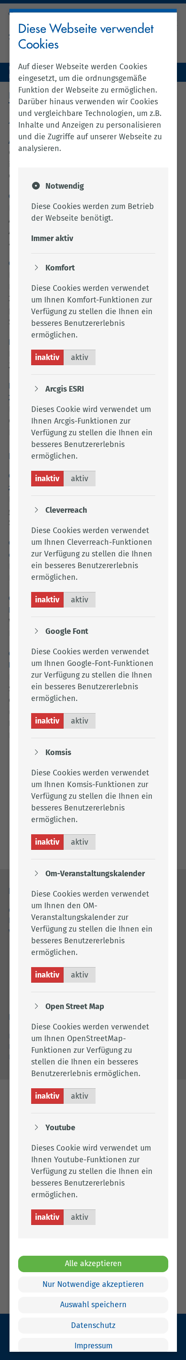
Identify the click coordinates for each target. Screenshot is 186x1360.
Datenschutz (93, 1325)
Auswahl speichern (93, 1304)
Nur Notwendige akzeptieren (93, 1284)
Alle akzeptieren (93, 1263)
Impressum (93, 1345)
